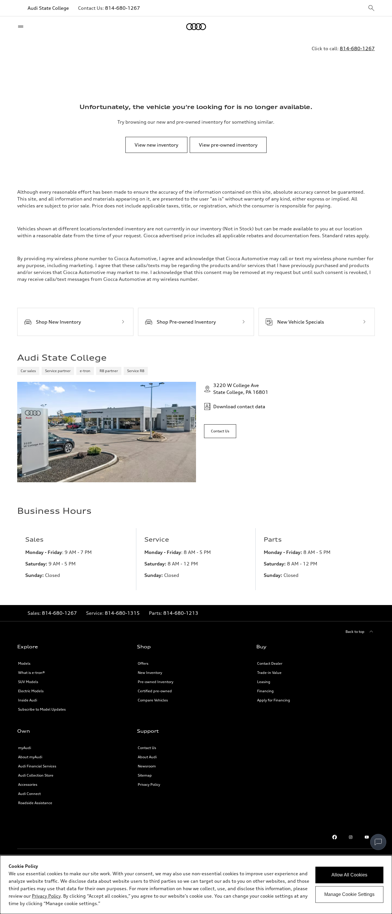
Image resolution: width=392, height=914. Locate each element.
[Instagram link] (351, 837)
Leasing (263, 682)
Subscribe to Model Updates (42, 709)
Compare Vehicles (153, 700)
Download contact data (239, 406)
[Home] (196, 26)
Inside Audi (27, 700)
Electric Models (31, 691)
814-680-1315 (122, 613)
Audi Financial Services (37, 766)
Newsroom (147, 766)
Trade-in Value (269, 672)
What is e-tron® (31, 672)
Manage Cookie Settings (349, 894)
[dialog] (196, 884)
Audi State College (48, 8)
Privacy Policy (149, 784)
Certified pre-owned (155, 691)
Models (24, 663)
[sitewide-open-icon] (371, 8)
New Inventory (150, 672)
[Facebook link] (335, 837)
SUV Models (28, 682)
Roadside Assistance (35, 803)
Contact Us (147, 748)
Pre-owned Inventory (155, 682)
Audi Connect (29, 794)
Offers (143, 663)
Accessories (27, 784)
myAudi (24, 748)
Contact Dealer (269, 663)
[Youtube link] (367, 837)
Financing (265, 691)
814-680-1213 (180, 613)
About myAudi (30, 757)
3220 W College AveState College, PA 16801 (240, 388)
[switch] (378, 842)
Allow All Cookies (349, 874)
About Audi (147, 757)
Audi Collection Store (35, 775)
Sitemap (145, 775)
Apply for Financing (273, 700)
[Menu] (22, 27)
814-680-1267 (122, 8)
